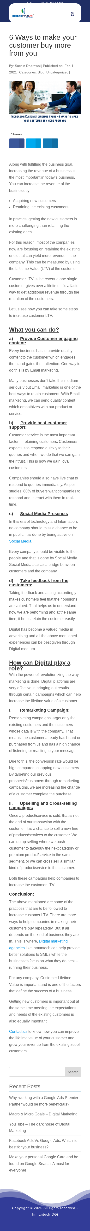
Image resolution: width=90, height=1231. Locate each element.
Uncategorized (57, 72)
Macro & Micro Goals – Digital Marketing (43, 1114)
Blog (41, 72)
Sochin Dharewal (28, 66)
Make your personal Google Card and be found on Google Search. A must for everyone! (43, 1163)
